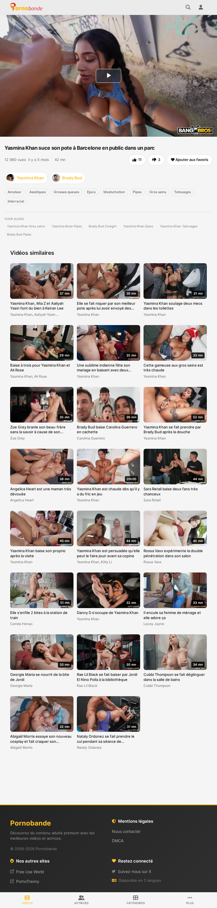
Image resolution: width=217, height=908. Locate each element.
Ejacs (91, 192)
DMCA (117, 840)
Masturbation (114, 192)
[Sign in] (200, 7)
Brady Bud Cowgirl (102, 226)
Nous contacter (126, 831)
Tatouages (182, 192)
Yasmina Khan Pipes (67, 226)
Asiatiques (37, 192)
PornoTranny (27, 881)
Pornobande (27, 7)
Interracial (16, 201)
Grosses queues (66, 192)
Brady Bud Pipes (19, 234)
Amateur (14, 192)
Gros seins (157, 192)
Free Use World (30, 871)
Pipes (137, 192)
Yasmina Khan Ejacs (138, 226)
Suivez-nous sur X (134, 871)
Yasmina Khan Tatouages (179, 226)
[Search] (188, 7)
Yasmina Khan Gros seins (26, 226)
